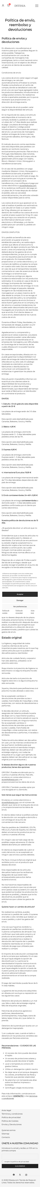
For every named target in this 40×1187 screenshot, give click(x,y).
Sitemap (5, 1134)
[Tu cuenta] (3, 5)
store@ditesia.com (28, 186)
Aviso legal (6, 1110)
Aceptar (20, 594)
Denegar (20, 600)
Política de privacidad (11, 1117)
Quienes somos (8, 1130)
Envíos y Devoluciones (12, 1124)
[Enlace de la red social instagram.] (26, 1174)
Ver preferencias (20, 606)
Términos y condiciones (12, 1114)
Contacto (6, 1137)
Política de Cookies (10, 1121)
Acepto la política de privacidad (16, 1162)
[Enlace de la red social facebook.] (14, 1174)
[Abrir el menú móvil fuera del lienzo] (36, 5)
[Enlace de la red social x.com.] (20, 1174)
